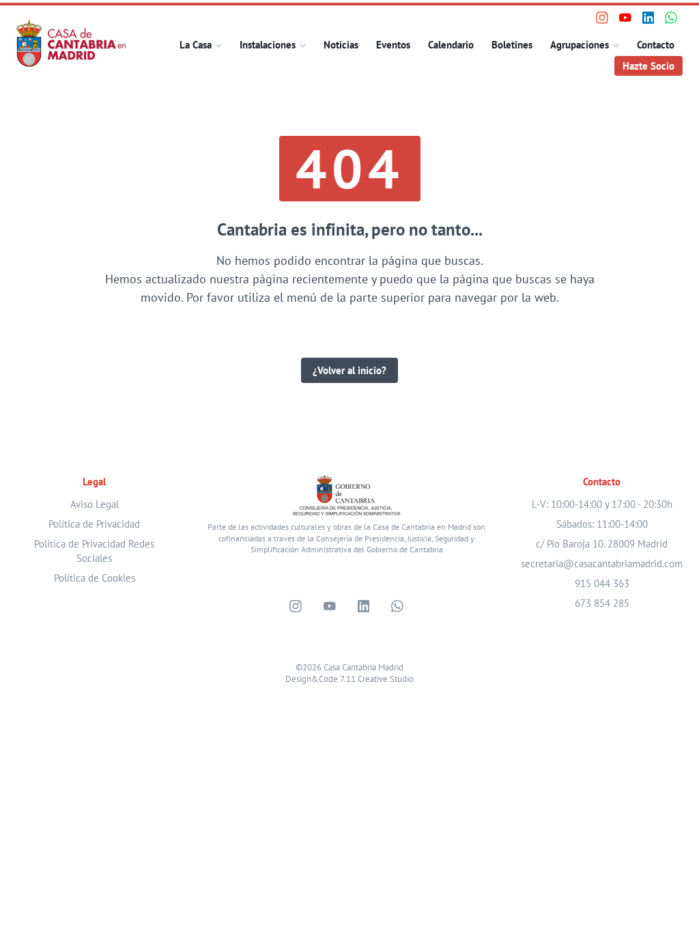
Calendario (451, 44)
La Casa (196, 44)
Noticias (341, 44)
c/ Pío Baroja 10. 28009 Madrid (602, 543)
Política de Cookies (94, 577)
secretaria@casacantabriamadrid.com (602, 563)
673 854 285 (602, 603)
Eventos (393, 44)
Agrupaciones (579, 44)
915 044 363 (602, 583)
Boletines (511, 44)
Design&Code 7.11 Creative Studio (349, 678)
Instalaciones (268, 44)
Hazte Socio (648, 65)
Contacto (655, 44)
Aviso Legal (94, 504)
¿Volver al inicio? (349, 370)
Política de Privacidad (94, 523)
